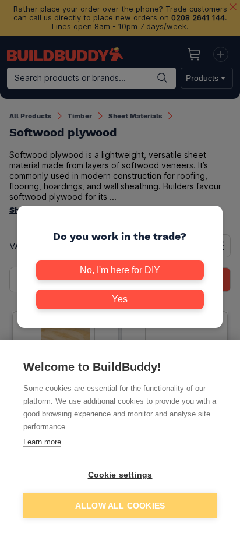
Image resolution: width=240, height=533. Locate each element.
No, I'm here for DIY (120, 270)
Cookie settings (120, 475)
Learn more (42, 441)
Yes (120, 299)
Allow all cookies (120, 506)
